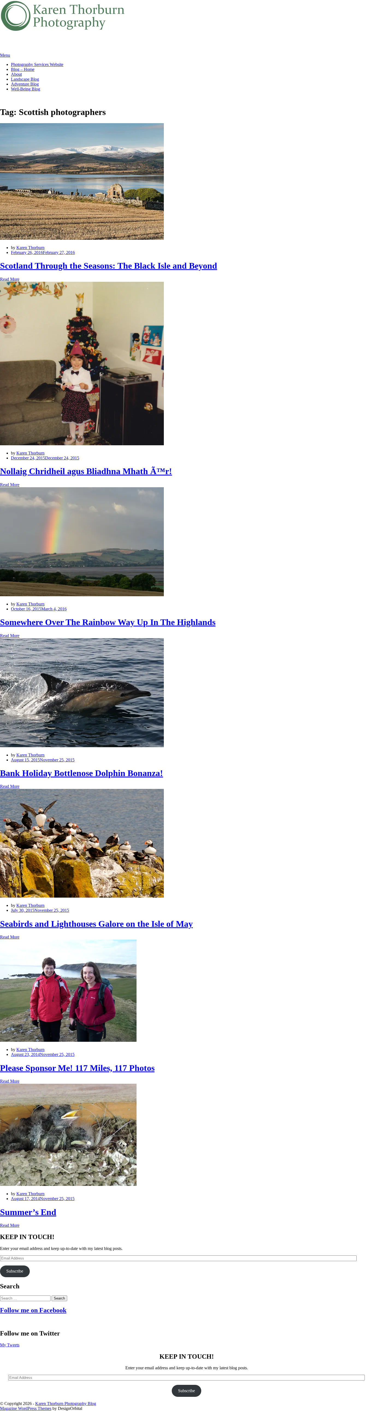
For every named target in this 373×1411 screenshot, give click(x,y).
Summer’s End (28, 1212)
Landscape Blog (25, 79)
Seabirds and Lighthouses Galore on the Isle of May (96, 924)
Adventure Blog (25, 84)
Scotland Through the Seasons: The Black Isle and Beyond (108, 266)
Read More (9, 279)
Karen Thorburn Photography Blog (65, 1403)
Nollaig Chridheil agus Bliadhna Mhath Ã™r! (86, 471)
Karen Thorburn (30, 247)
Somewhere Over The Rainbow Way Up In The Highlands (107, 622)
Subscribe (14, 1271)
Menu (5, 55)
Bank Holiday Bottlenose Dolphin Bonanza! (81, 773)
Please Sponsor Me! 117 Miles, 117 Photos (77, 1068)
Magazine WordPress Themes (25, 1408)
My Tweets (9, 1345)
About (16, 74)
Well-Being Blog (25, 89)
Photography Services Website (37, 64)
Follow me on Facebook (33, 1310)
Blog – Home (22, 69)
